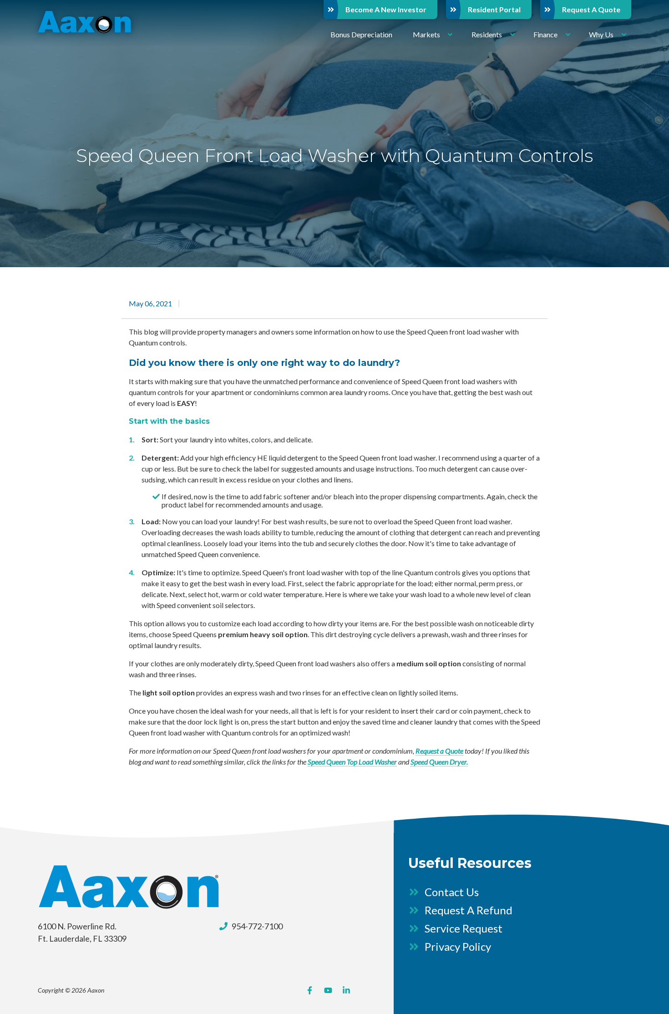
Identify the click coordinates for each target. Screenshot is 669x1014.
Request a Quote (439, 750)
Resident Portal (494, 9)
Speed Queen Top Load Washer (352, 761)
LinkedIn (346, 990)
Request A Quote (591, 9)
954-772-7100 (257, 926)
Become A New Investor (385, 9)
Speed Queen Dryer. (439, 761)
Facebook (310, 990)
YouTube (328, 990)
